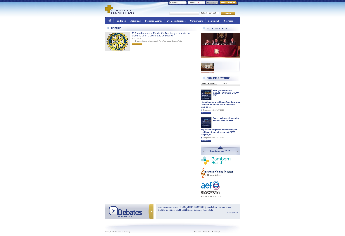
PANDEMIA (222, 207)
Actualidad (135, 21)
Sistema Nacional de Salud (197, 210)
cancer (160, 207)
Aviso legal (216, 232)
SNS (210, 209)
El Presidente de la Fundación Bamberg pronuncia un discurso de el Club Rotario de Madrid (161, 34)
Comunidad (213, 21)
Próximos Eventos (153, 21)
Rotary (180, 41)
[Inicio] (119, 15)
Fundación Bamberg (193, 206)
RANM (228, 207)
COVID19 (176, 207)
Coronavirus (167, 207)
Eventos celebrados (176, 21)
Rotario (174, 41)
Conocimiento (196, 21)
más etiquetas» (232, 213)
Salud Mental (170, 210)
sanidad (181, 209)
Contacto (206, 232)
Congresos (207, 110)
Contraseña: (194, 3)
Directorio (228, 21)
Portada (109, 20)
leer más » (205, 113)
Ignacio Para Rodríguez (162, 41)
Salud (161, 209)
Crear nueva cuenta (228, 2)
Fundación (121, 21)
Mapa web (197, 232)
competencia (142, 41)
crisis (150, 41)
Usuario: (174, 3)
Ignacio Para (212, 207)
